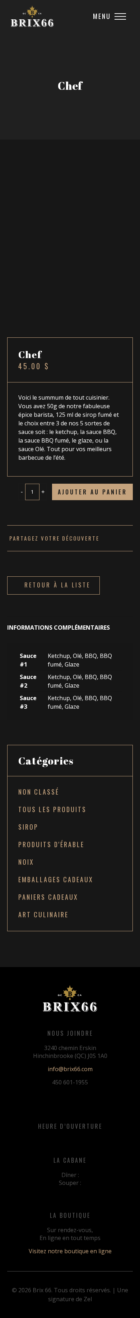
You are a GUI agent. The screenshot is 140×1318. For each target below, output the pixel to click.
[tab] (70, 624)
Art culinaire (43, 914)
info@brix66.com (70, 1069)
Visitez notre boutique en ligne (70, 1251)
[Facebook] (121, 538)
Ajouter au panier (92, 492)
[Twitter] (128, 538)
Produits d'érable (51, 844)
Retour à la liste (57, 585)
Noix (26, 862)
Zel (88, 1299)
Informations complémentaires (58, 627)
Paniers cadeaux (48, 897)
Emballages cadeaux (55, 879)
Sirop (28, 826)
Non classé (38, 791)
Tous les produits (52, 809)
